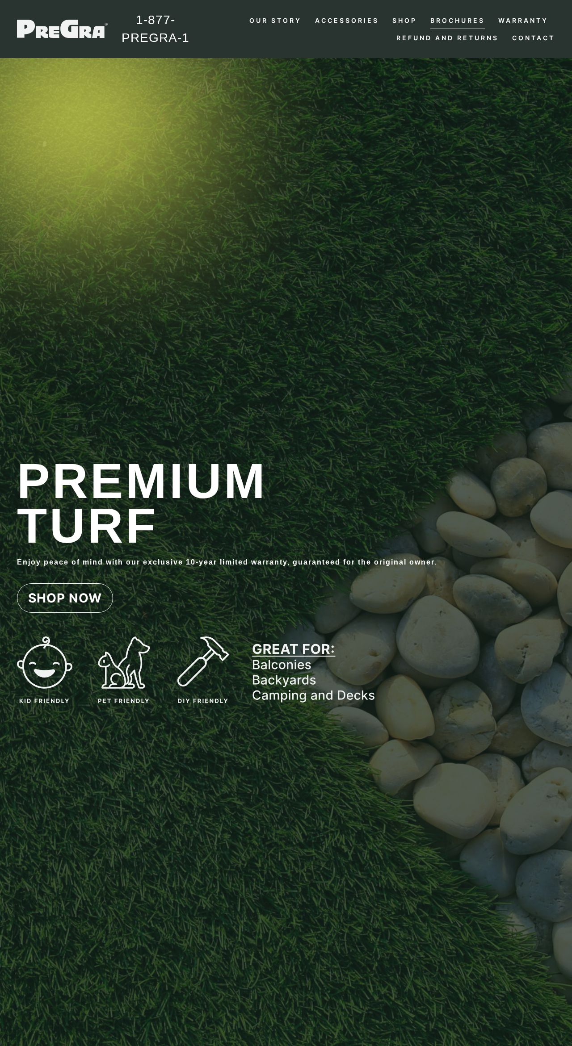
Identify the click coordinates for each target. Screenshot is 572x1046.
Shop (404, 20)
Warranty (523, 20)
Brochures (457, 20)
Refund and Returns (447, 38)
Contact (533, 38)
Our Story (275, 20)
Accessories (347, 20)
